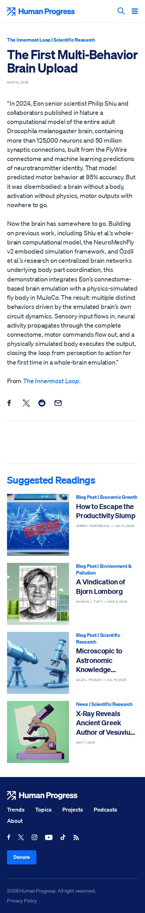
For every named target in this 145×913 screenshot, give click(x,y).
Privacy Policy (22, 901)
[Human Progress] (72, 795)
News (82, 704)
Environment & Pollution (104, 569)
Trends (16, 809)
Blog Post (86, 496)
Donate (21, 856)
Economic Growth (119, 496)
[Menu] (134, 11)
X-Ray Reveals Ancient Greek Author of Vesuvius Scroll (104, 723)
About (15, 820)
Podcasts (105, 809)
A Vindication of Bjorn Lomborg (100, 586)
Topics (43, 809)
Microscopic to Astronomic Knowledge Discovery (99, 660)
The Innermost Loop (28, 39)
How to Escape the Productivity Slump (105, 511)
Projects (72, 809)
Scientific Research (74, 39)
